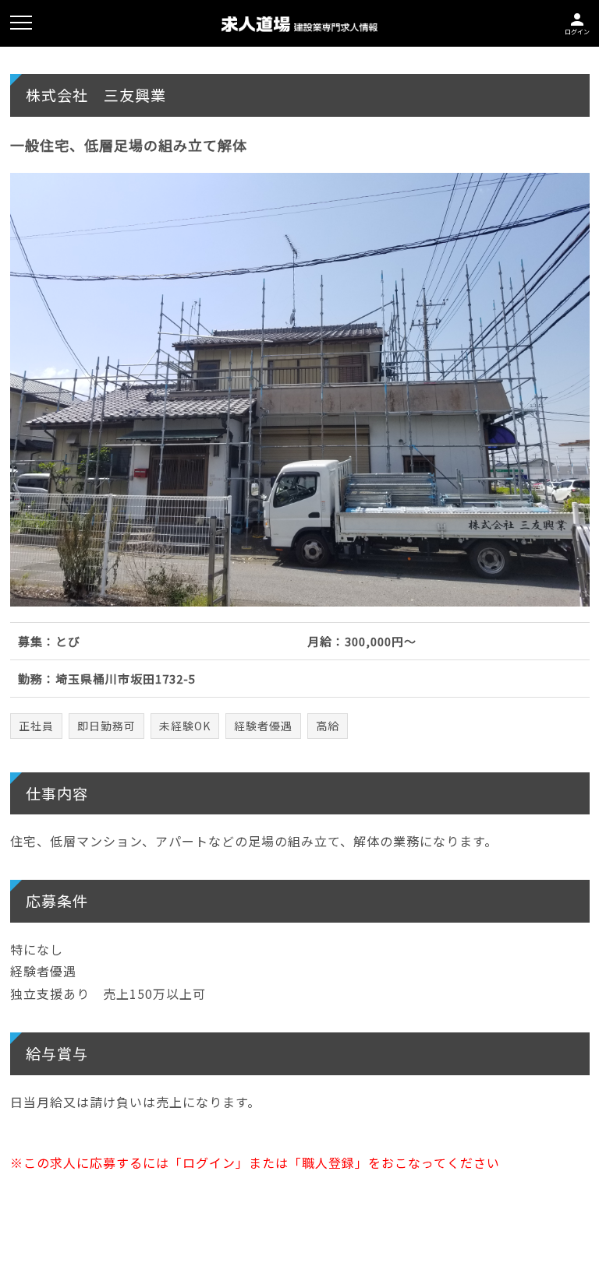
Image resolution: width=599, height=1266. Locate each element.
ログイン (577, 22)
